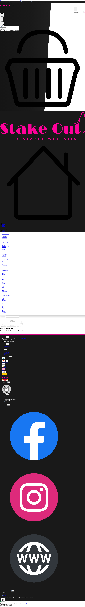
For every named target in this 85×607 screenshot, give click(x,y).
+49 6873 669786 (44, 2)
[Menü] (4, 598)
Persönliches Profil (6, 30)
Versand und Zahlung (6, 352)
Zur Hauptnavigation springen (18, 0)
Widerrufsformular (6, 353)
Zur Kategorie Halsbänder (5, 234)
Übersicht (1, 30)
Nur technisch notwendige (4, 604)
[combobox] (78, 12)
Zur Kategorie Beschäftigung (6, 295)
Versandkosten (16, 597)
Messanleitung (5, 345)
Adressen (10, 30)
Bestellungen (13, 30)
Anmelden (1, 28)
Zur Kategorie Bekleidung (5, 259)
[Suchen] (82, 12)
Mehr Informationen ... (28, 603)
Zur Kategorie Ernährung (5, 277)
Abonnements (17, 30)
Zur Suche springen (11, 0)
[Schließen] (0, 606)
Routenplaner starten (5, 595)
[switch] (3, 600)
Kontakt (5, 351)
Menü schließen (4, 315)
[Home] (43, 182)
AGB (4, 354)
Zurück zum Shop (2, 332)
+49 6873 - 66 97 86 (23, 338)
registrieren (3, 29)
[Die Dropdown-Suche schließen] (84, 12)
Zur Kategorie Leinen (5, 242)
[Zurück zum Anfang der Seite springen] (1, 602)
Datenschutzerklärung (6, 347)
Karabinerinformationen (7, 346)
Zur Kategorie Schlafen (5, 270)
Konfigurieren (10, 604)
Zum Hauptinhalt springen (4, 0)
